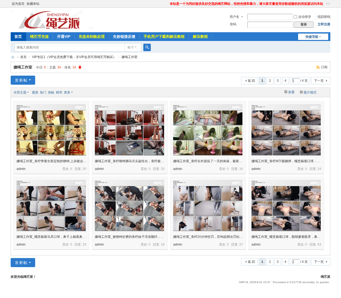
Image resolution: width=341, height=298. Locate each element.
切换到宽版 (328, 3)
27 (241, 244)
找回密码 (324, 17)
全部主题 (20, 92)
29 (84, 244)
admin (21, 169)
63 (319, 244)
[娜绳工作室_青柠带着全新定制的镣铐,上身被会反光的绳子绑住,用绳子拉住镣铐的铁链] (51, 130)
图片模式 (310, 92)
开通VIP (63, 36)
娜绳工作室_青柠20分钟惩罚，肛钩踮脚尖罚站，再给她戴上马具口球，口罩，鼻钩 (232, 237)
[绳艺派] (54, 19)
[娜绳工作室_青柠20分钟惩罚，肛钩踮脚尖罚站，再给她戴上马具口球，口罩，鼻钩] (207, 206)
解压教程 (200, 36)
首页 (18, 36)
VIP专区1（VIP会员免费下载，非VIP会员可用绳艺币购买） (74, 57)
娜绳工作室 (129, 57)
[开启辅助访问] (167, 3)
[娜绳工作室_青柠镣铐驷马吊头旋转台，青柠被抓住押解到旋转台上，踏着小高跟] (129, 130)
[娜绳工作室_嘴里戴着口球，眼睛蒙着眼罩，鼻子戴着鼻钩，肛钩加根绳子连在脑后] (286, 206)
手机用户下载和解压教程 (164, 36)
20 (163, 169)
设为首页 (18, 4)
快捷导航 (312, 37)
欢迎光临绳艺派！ (23, 277)
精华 (59, 92)
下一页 (319, 81)
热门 (43, 92)
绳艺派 (13, 57)
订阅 (324, 67)
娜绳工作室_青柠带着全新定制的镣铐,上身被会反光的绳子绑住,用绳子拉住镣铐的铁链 (77, 161)
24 (319, 169)
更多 (67, 92)
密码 (233, 24)
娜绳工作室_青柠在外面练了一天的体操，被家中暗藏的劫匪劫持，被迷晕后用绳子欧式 (235, 161)
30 (84, 169)
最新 (35, 92)
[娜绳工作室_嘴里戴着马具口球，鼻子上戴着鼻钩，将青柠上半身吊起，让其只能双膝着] (51, 206)
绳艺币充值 (39, 36)
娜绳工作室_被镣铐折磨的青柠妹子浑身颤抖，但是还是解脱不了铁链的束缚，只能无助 (156, 237)
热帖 (51, 92)
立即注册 (324, 24)
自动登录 (304, 17)
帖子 (131, 47)
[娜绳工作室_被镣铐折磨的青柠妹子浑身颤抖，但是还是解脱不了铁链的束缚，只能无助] (129, 206)
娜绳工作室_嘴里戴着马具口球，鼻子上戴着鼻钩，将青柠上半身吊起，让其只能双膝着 (78, 237)
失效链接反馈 (124, 36)
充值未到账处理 (92, 36)
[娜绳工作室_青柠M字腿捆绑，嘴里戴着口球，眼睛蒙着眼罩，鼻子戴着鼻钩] (286, 130)
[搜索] (147, 47)
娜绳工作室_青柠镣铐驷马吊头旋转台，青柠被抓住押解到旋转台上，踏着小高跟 (152, 161)
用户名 (234, 17)
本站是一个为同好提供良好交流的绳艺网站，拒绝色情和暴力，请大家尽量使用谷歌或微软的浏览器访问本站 (246, 4)
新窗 (291, 92)
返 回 (251, 81)
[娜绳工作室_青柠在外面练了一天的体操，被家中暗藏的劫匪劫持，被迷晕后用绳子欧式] (207, 130)
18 (163, 244)
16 (241, 169)
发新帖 (21, 80)
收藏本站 (33, 4)
